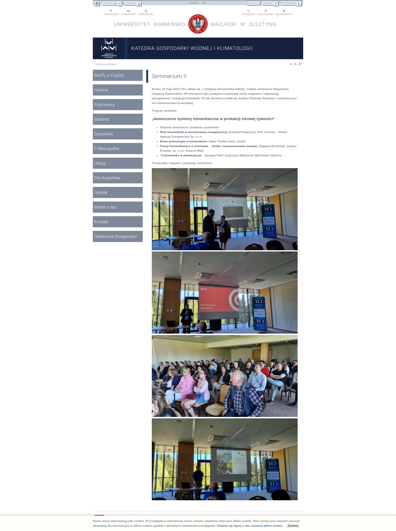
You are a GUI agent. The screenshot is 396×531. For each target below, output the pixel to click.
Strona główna (105, 64)
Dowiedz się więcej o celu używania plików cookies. (250, 525)
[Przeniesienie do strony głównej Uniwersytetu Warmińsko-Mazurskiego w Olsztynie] (109, 48)
